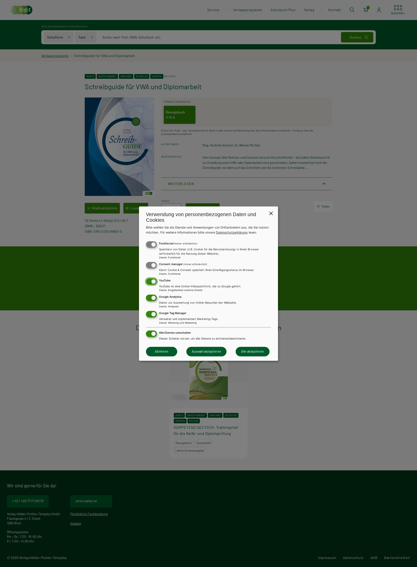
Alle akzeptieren (252, 351)
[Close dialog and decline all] (271, 213)
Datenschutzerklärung (232, 232)
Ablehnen (162, 351)
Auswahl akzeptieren (206, 351)
